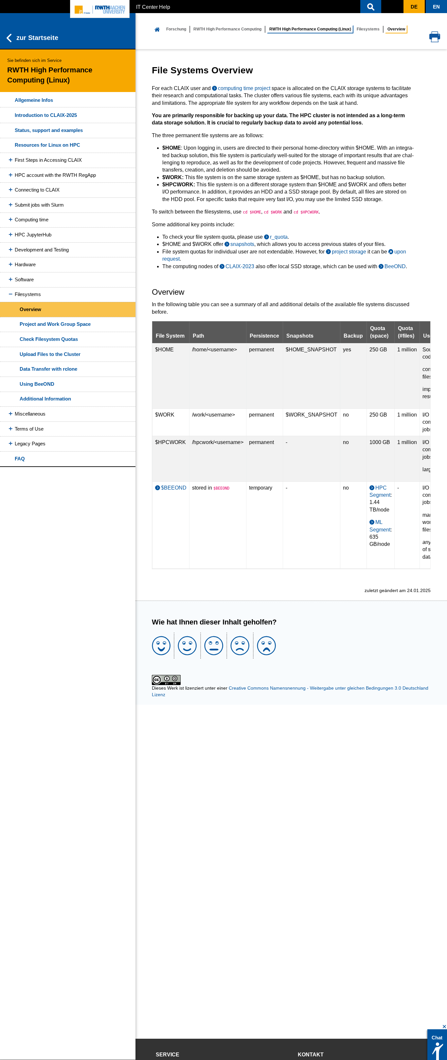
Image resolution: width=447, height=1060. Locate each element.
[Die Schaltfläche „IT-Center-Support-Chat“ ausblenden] (444, 1026)
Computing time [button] (31, 219)
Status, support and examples (49, 130)
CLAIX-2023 (239, 266)
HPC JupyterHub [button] (33, 234)
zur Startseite (37, 37)
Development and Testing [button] (42, 249)
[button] (370, 6)
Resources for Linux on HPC (47, 145)
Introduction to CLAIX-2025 (46, 115)
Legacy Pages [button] (30, 443)
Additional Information (45, 398)
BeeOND (395, 266)
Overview (30, 309)
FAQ (20, 458)
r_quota (279, 237)
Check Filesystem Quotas (49, 339)
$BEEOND (174, 488)
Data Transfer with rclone (48, 369)
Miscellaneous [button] (30, 414)
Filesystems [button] (28, 294)
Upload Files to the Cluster (50, 354)
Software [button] (24, 279)
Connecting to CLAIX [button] (37, 190)
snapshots (242, 244)
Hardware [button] (25, 264)
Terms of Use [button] (29, 429)
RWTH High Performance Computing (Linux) (310, 29)
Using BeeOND (37, 384)
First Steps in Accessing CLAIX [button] (48, 160)
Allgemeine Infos (34, 100)
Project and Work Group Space (55, 324)
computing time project (244, 88)
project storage (349, 251)
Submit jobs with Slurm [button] (39, 205)
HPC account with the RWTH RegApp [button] (55, 175)
